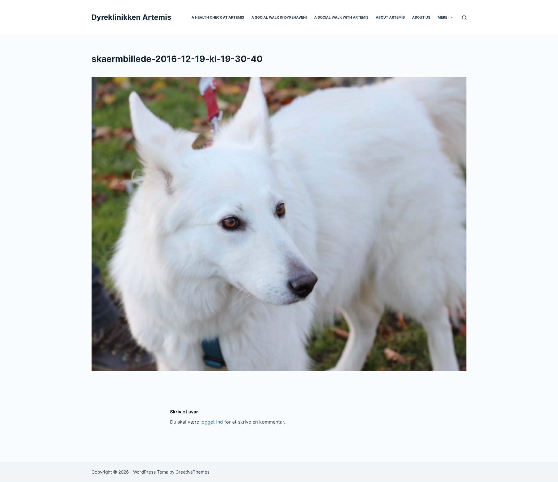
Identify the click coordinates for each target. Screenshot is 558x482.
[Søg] (464, 17)
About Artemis (390, 17)
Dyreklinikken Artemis (131, 17)
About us (421, 17)
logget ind (212, 422)
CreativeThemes (193, 472)
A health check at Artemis (218, 17)
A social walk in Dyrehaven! (279, 17)
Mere (442, 17)
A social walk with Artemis (341, 17)
